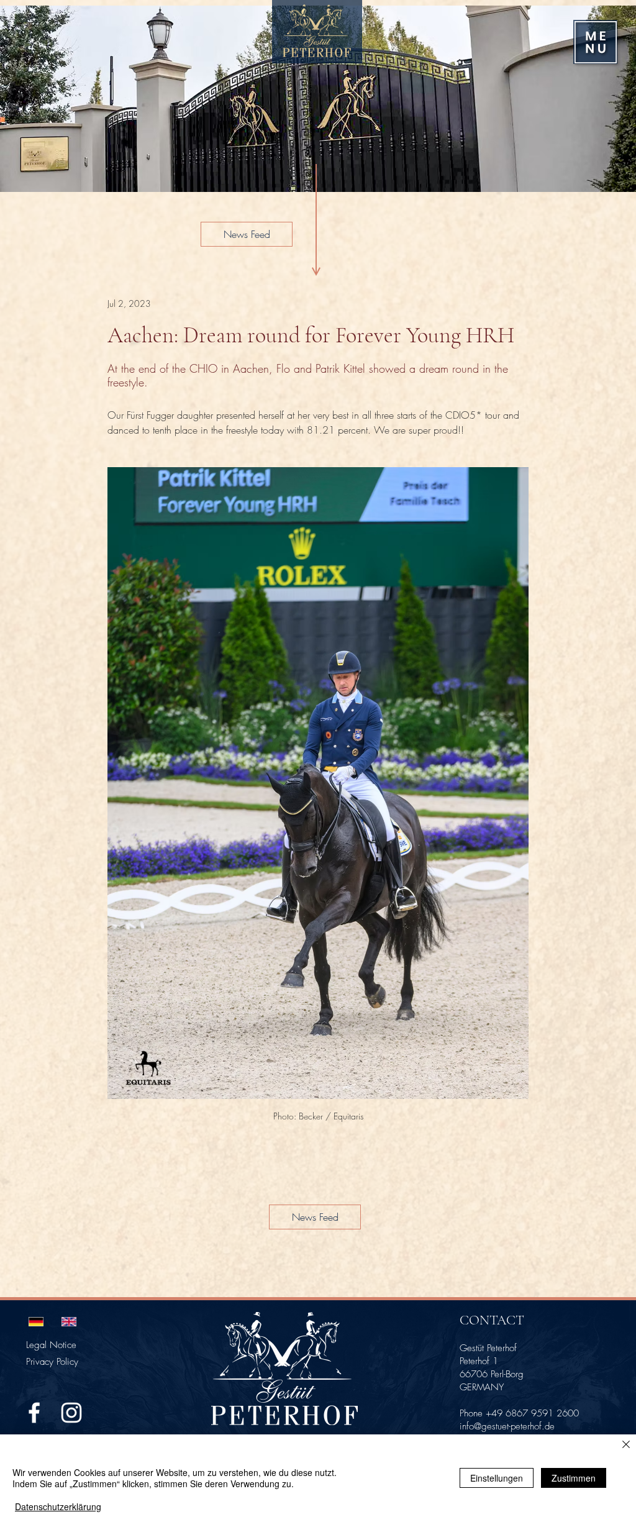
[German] (36, 1321)
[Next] (609, 98)
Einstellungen (496, 1478)
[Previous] (26, 98)
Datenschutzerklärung (58, 1506)
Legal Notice (51, 1345)
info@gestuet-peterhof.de (507, 1426)
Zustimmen (574, 1478)
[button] (596, 42)
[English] (68, 1321)
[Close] (626, 1445)
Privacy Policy (52, 1362)
